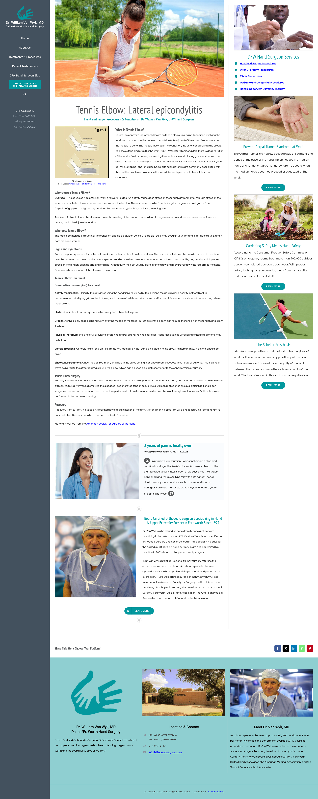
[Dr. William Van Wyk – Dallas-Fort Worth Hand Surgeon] (95, 517)
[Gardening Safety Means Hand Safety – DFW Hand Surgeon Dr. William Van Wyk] (273, 196)
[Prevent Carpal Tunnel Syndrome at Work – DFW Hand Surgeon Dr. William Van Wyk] (273, 97)
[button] (25, 94)
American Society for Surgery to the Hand (87, 184)
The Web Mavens (215, 792)
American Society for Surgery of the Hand (110, 423)
